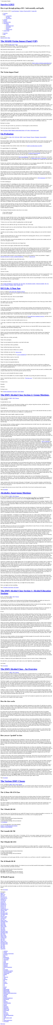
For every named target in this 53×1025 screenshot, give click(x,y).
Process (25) (3, 905)
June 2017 (3, 938)
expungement (6, 973)
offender (5, 995)
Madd (9, 130)
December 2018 (4, 931)
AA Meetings (4, 822)
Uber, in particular (45, 441)
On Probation (7, 134)
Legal (16, 44)
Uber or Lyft (32, 256)
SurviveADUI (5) (4, 909)
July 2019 (3, 927)
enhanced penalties (40, 283)
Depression (5, 963)
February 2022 (4, 916)
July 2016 (3, 945)
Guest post (5, 977)
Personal (28, 137)
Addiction (5, 951)
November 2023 (4, 914)
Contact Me (34, 11)
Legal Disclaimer (15, 11)
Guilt (19, 391)
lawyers (2, 285)
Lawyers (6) (3, 900)
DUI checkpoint (41, 177)
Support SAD (9, 29)
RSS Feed (3, 1023)
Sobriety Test (20, 285)
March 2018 (3, 935)
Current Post (9, 15)
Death (4, 962)
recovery (5, 1004)
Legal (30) (3, 901)
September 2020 (4, 921)
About (7, 24)
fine (46, 283)
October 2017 (4, 937)
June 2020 (3, 922)
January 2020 (3, 926)
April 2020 (3, 924)
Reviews (5, 20)
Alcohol (5, 283)
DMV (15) (3, 894)
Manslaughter (6, 989)
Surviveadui (6, 1014)
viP (25, 130)
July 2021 (3, 919)
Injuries (5, 982)
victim (28, 130)
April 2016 (3, 948)
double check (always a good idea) (38, 158)
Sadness (22, 391)
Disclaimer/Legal (10, 25)
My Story (8, 17)
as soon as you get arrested (34, 153)
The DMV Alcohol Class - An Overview (19, 669)
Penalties (11, 285)
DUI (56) (3, 895)
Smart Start (5, 1006)
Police (15, 285)
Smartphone (6, 1007)
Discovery (5, 964)
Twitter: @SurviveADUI (25, 11)
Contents (5, 19)
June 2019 (3, 929)
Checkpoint (15, 283)
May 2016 (3, 947)
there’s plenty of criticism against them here (41, 63)
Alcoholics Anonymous (8, 587)
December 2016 (4, 942)
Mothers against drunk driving (18, 130)
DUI (13, 44)
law (48, 283)
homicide (5, 979)
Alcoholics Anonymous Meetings (16, 493)
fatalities (5, 974)
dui (19, 283)
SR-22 (4, 1011)
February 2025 (4, 910)
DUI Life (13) (4, 896)
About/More (6, 23)
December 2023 (4, 913)
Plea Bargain (6, 999)
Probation (37, 137)
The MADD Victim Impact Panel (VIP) (19, 41)
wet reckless (6, 1021)
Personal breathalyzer (8, 998)
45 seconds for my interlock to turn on (36, 316)
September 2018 (4, 932)
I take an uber (18, 352)
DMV (21, 137)
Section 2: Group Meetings (6, 827)
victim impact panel (34, 130)
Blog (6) (2, 893)
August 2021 (3, 917)
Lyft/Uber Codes (7, 22)
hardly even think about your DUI (34, 145)
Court (4, 961)
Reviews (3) (3, 906)
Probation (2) (3, 904)
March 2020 (3, 925)
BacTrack (5, 954)
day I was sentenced (23, 157)
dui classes (5, 130)
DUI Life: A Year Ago (10, 288)
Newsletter (8, 27)
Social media (6, 1010)
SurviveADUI (43, 137)
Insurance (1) (3, 899)
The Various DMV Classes (13, 781)
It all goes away (28, 378)
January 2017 (3, 941)
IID (4, 980)
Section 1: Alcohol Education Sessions (9, 825)
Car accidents (6, 958)
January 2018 (3, 936)
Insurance (5, 983)
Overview (5, 13)
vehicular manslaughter (8, 1015)
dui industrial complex (31, 283)
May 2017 (3, 940)
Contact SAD (6, 30)
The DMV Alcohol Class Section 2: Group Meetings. (25, 395)
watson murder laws (7, 1020)
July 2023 (3, 915)
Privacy (7, 28)
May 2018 (3, 934)
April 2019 (3, 930)
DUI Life (17, 137)
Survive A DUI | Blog (5, 37)
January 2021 (3, 920)
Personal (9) (3, 903)
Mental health (6, 990)
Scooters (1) (3, 908)
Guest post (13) (4, 898)
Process (32, 137)
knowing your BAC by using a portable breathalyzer (12, 256)
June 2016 (3, 946)
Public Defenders (7, 1003)
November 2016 (4, 943)
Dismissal (5, 965)
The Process (8, 18)
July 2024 (3, 911)
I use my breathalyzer (21, 354)
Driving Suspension (7, 391)
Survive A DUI (7, 4)
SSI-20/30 (5, 1012)
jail (4, 984)
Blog (4, 14)
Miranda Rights (6, 991)
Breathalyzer (10, 283)
